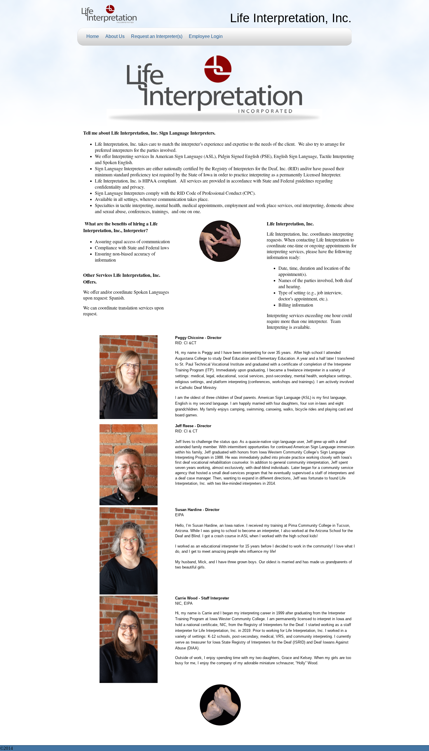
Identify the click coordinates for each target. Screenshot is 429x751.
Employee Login (206, 36)
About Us (115, 36)
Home (92, 36)
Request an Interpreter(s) (156, 36)
